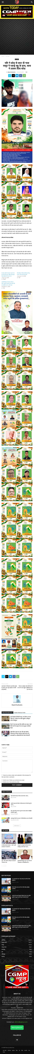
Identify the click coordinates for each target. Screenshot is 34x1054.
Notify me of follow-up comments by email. (14, 780)
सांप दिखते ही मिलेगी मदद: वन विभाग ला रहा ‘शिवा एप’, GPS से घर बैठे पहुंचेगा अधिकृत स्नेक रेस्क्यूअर (20, 718)
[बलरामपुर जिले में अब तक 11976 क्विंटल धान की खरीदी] (5, 820)
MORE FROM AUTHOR (19, 712)
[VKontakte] (17, 1039)
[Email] (13, 75)
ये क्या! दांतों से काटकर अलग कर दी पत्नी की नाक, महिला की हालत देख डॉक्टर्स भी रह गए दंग (8, 274)
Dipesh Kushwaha (11, 72)
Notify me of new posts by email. (11, 782)
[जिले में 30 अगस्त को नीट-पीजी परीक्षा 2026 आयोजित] (6, 889)
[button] (2, 2)
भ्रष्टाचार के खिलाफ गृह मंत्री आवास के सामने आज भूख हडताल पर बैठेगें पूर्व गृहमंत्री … (9, 687)
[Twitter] (9, 75)
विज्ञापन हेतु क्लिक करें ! (17, 1027)
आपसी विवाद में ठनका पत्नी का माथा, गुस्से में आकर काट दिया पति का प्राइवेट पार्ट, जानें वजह (8, 283)
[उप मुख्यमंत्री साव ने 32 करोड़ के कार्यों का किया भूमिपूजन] (6, 881)
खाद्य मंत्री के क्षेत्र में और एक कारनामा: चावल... (20, 795)
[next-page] (5, 739)
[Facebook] (20, 75)
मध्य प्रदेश (7, 56)
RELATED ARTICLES (7, 712)
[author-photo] (17, 702)
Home (3, 56)
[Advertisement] (17, 37)
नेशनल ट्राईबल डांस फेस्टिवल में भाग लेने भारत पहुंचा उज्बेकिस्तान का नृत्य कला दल (24, 687)
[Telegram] (17, 75)
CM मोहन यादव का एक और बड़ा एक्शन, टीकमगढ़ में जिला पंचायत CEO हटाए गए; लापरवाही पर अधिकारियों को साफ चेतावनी (20, 733)
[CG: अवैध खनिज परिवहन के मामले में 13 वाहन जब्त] (9, 854)
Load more (16, 825)
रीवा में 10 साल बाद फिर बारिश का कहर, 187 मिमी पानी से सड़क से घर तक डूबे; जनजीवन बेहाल (21, 726)
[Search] (32, 2)
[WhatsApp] (24, 75)
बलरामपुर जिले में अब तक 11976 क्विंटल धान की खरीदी (21, 818)
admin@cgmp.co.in (20, 1022)
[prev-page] (3, 739)
